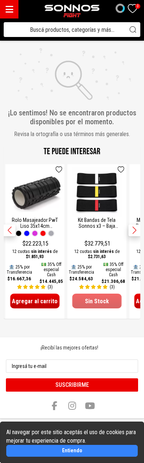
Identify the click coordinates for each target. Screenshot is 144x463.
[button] (134, 230)
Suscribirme (72, 384)
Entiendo (72, 450)
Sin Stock (97, 301)
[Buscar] (133, 29)
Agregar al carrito (35, 301)
